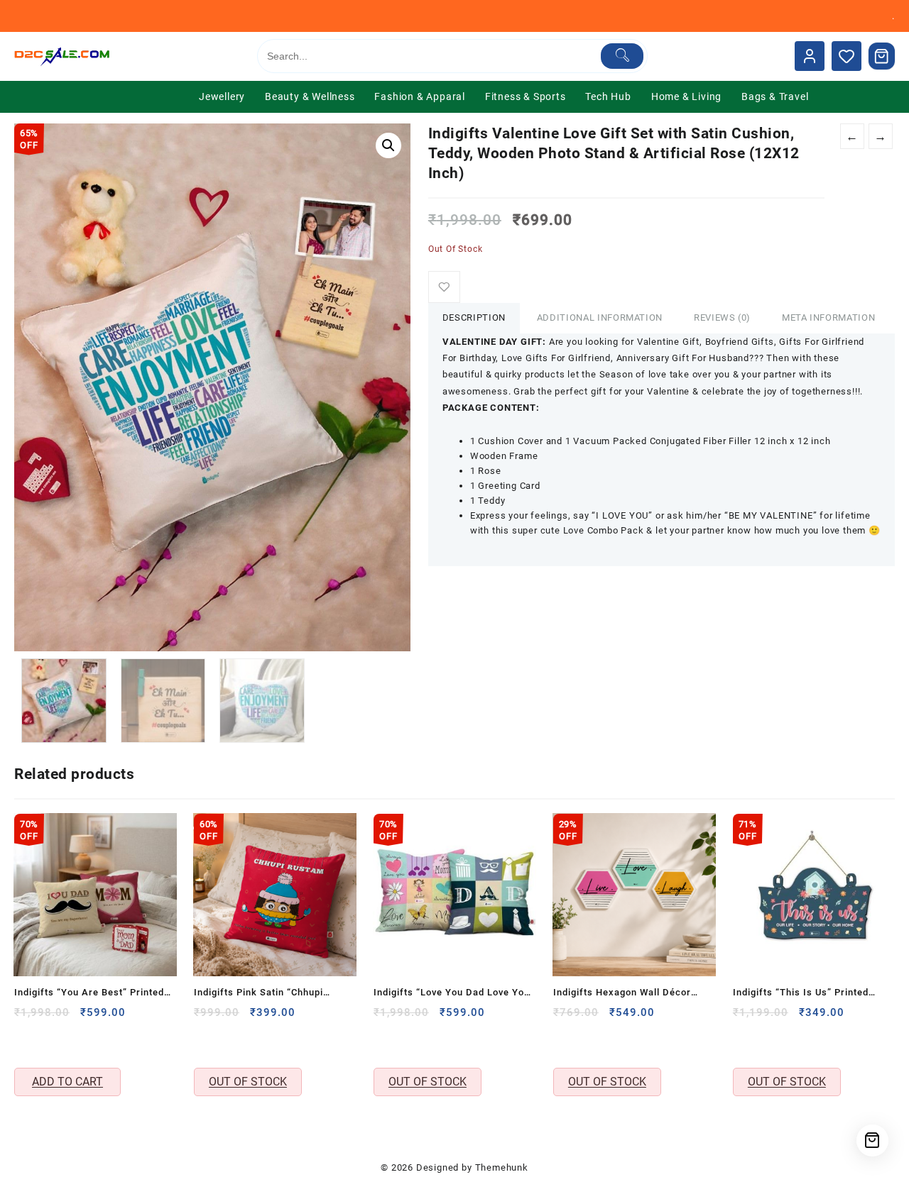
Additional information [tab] (600, 317)
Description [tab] (474, 317)
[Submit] (622, 56)
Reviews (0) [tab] (722, 317)
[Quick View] (26, 1042)
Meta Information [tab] (828, 317)
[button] (388, 145)
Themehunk (501, 1167)
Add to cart (67, 1081)
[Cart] (882, 56)
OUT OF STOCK (248, 1081)
